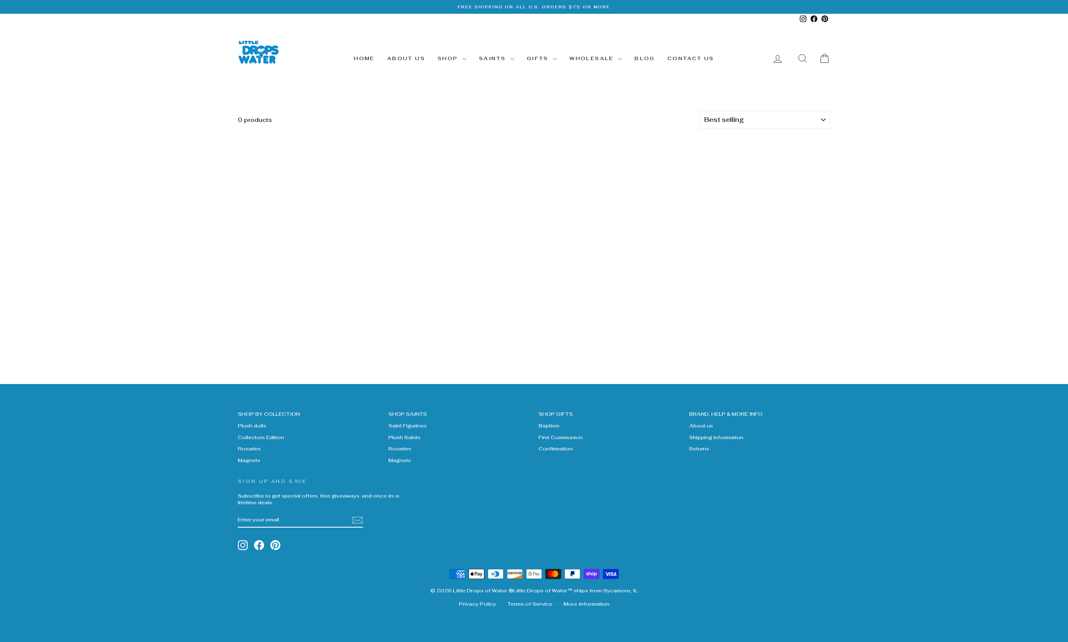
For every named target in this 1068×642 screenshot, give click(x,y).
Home (364, 58)
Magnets (249, 460)
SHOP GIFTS (556, 414)
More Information (587, 604)
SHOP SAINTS (407, 414)
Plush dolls (252, 425)
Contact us (691, 58)
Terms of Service (529, 604)
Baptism (549, 425)
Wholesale (592, 58)
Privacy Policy (477, 604)
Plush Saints (404, 437)
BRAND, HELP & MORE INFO (726, 414)
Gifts (539, 58)
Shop (449, 58)
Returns (699, 448)
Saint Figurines (407, 425)
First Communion (561, 437)
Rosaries (249, 448)
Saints (493, 58)
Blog (645, 58)
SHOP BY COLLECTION (269, 414)
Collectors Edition (261, 437)
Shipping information (716, 437)
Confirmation (556, 448)
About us (406, 58)
